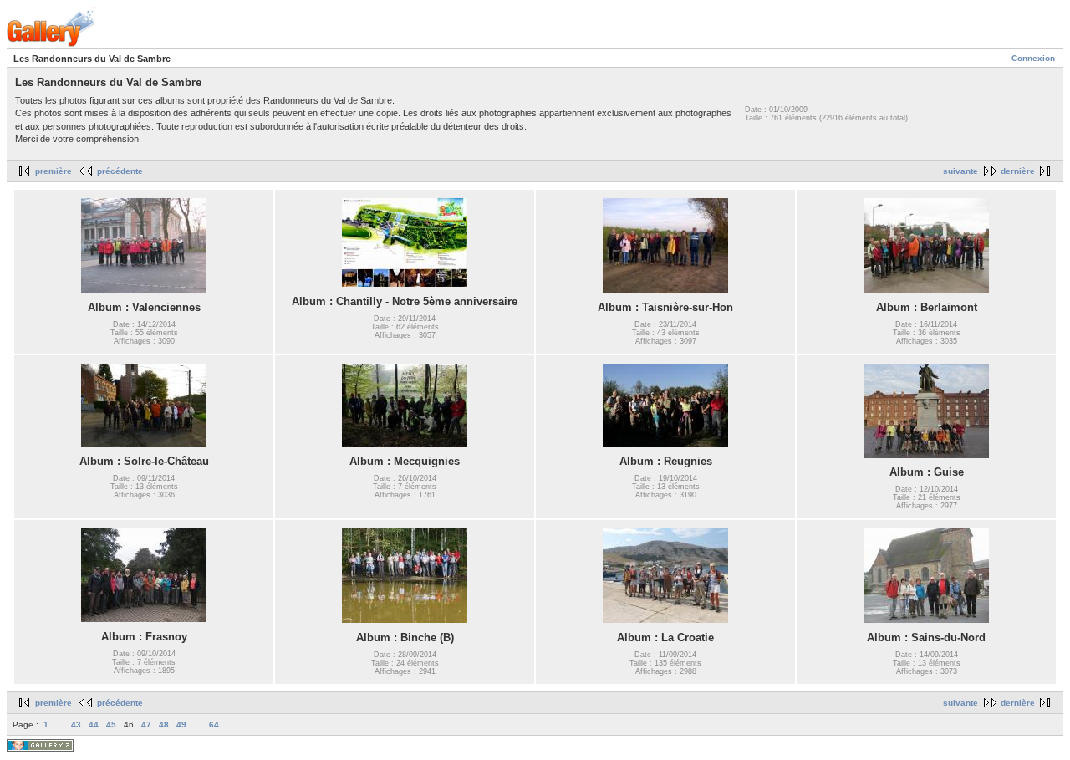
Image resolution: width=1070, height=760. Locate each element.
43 (76, 724)
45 (111, 724)
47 (146, 724)
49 (181, 724)
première (53, 171)
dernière (1018, 171)
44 (94, 724)
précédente (120, 171)
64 (214, 724)
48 (164, 724)
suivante (960, 171)
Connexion (1033, 58)
